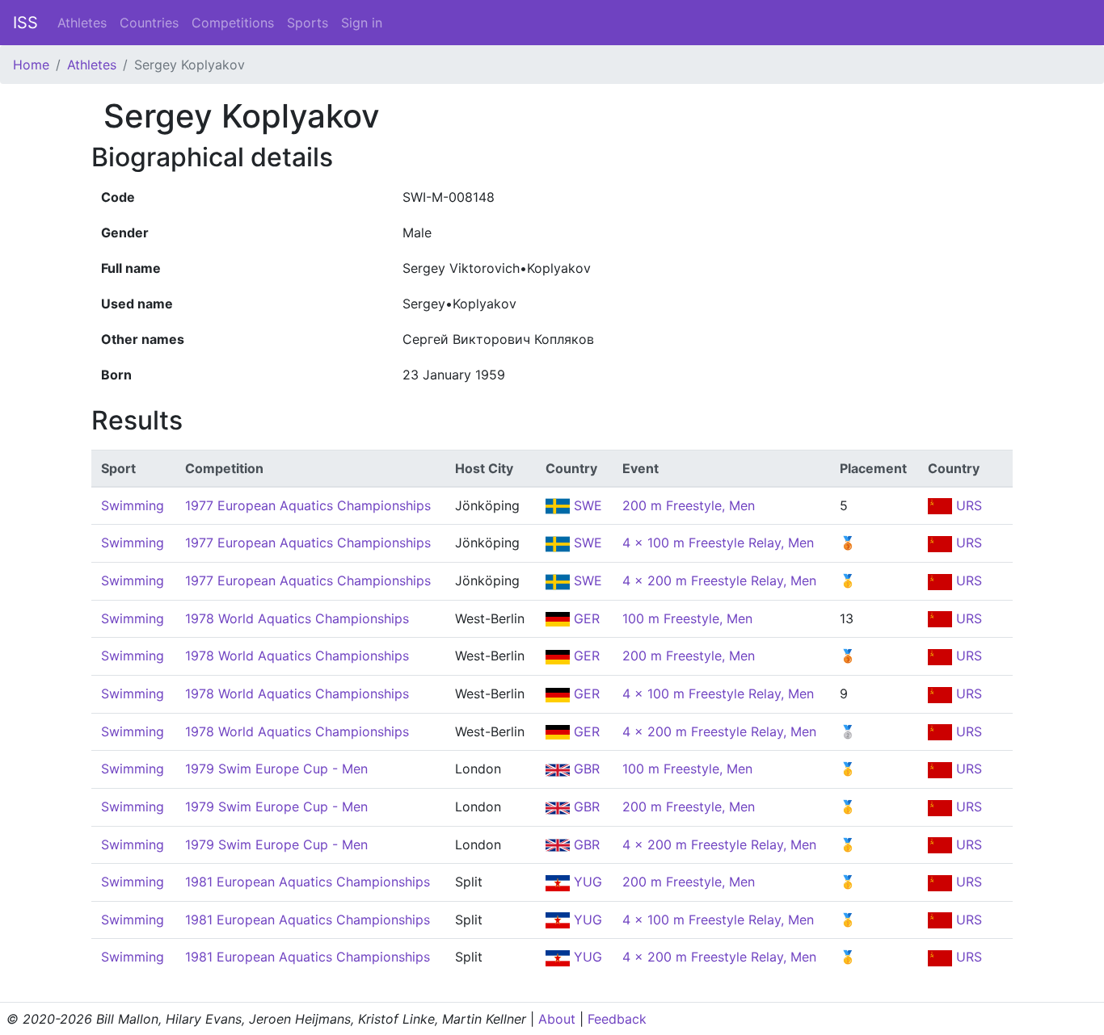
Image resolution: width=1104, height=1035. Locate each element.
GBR (585, 769)
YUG (586, 882)
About (556, 1019)
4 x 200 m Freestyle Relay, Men (719, 580)
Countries (149, 23)
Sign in (361, 23)
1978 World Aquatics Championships (297, 618)
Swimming (132, 505)
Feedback (617, 1019)
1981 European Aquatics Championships (307, 882)
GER (585, 618)
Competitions (233, 23)
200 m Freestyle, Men (688, 505)
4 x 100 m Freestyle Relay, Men (718, 542)
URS (967, 505)
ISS (25, 22)
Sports (307, 23)
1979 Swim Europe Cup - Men (276, 769)
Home (31, 65)
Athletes (82, 23)
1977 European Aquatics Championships (308, 505)
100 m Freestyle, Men (687, 618)
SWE (586, 505)
